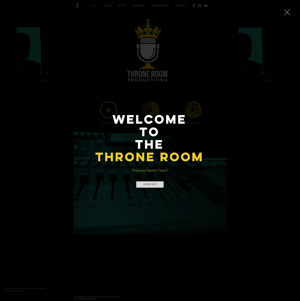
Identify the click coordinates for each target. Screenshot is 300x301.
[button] (287, 12)
